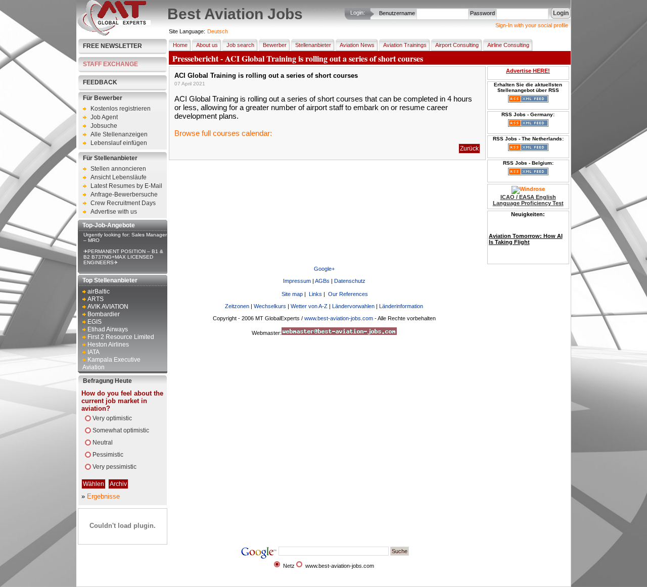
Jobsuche (103, 125)
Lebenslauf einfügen (118, 142)
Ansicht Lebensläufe (118, 177)
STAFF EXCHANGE (110, 64)
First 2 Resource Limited (120, 336)
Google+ (324, 269)
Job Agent (104, 117)
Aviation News (357, 45)
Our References (348, 294)
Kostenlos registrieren (120, 108)
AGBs (322, 281)
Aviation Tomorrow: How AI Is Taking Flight (526, 235)
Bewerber (275, 45)
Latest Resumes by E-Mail (126, 185)
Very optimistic (112, 418)
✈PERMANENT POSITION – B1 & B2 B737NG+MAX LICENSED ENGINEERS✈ (123, 257)
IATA (93, 352)
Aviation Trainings (405, 45)
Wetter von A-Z (309, 306)
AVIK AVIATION (107, 306)
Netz (289, 566)
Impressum (297, 281)
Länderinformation (401, 306)
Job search (240, 45)
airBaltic (98, 291)
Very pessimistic (114, 466)
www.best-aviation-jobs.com (338, 318)
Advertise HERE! (528, 71)
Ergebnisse (103, 496)
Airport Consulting (457, 45)
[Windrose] (528, 189)
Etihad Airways (107, 329)
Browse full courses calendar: (223, 133)
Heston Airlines (108, 344)
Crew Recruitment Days (123, 203)
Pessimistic (108, 454)
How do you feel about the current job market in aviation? (122, 400)
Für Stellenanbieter (110, 158)
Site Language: (187, 31)
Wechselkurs (270, 306)
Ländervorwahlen (353, 306)
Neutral (103, 442)
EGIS (94, 321)
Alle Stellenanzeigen (119, 134)
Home (180, 45)
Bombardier (103, 314)
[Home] (114, 33)
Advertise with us (113, 211)
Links (315, 294)
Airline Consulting (508, 45)
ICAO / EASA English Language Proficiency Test (528, 200)
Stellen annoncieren (118, 168)
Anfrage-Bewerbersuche (124, 194)
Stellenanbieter (313, 45)
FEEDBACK (100, 82)
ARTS (95, 299)
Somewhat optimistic (121, 430)
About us (207, 45)
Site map (292, 294)
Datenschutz (349, 281)
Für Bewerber (102, 98)
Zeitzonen (237, 306)
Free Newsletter (112, 46)
